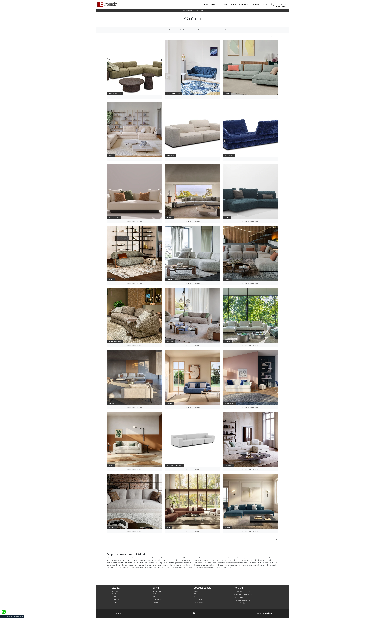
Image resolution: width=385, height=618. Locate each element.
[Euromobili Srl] (108, 4)
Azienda (205, 4)
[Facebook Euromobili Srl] (191, 613)
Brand (213, 4)
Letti (195, 594)
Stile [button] (199, 30)
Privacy (3, 617)
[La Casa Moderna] (281, 4)
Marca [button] (154, 30)
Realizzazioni (244, 4)
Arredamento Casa (192, 10)
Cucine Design (157, 591)
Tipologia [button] (213, 30)
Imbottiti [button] (168, 30)
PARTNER (114, 597)
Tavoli (155, 594)
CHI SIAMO (115, 591)
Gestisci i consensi (18, 617)
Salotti (201, 10)
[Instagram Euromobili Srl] (194, 613)
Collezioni (223, 4)
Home (183, 10)
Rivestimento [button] (184, 30)
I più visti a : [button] (229, 30)
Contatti (266, 4)
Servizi (233, 4)
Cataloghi (256, 4)
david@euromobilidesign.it (245, 600)
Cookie (8, 617)
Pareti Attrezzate (199, 597)
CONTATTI (115, 602)
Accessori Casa (199, 602)
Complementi (157, 599)
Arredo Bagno (198, 599)
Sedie (154, 597)
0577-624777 (241, 597)
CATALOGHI (156, 602)
